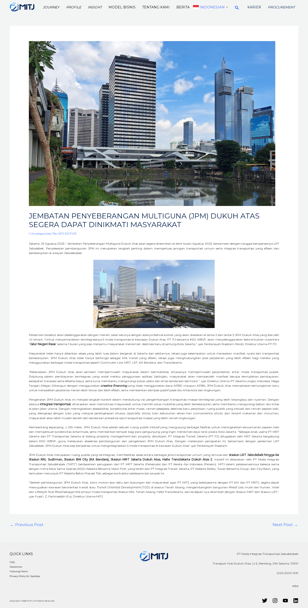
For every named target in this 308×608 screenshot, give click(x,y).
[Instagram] (275, 600)
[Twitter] (264, 600)
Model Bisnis (122, 7)
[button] (237, 7)
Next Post (285, 524)
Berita (183, 7)
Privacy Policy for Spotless (25, 576)
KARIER (254, 7)
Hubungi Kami (19, 571)
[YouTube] (285, 600)
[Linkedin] (295, 600)
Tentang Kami (156, 7)
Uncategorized (41, 233)
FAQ (12, 562)
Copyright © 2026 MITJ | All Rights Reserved (32, 601)
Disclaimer (16, 566)
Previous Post (27, 524)
